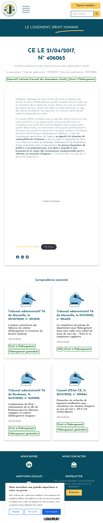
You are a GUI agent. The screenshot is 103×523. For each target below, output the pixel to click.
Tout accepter (51, 512)
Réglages (16, 512)
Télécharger (49, 247)
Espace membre (86, 5)
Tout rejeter (33, 512)
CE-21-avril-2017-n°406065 (28, 247)
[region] (34, 500)
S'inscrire (74, 492)
